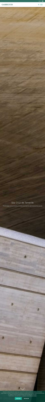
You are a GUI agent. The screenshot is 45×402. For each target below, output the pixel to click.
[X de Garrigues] (40, 1)
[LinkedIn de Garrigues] (39, 1)
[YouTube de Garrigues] (42, 1)
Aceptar (18, 398)
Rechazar (26, 398)
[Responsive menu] (41, 5)
